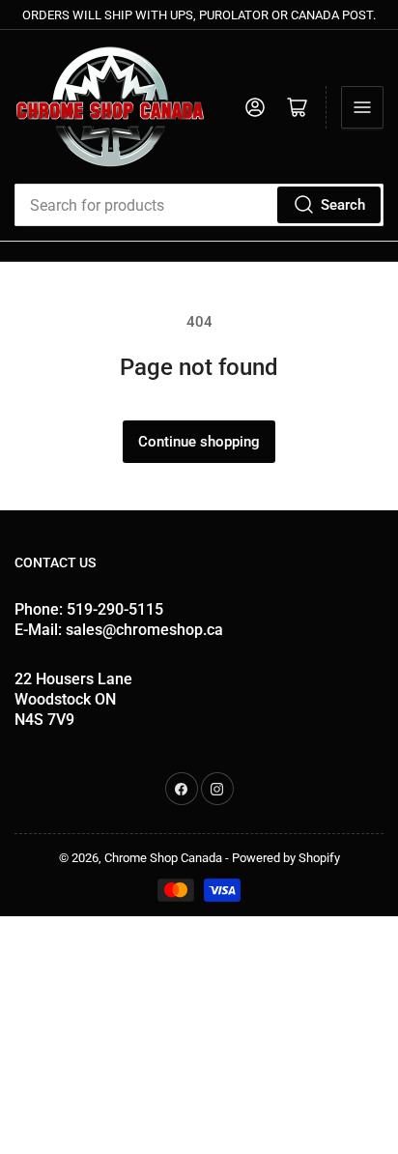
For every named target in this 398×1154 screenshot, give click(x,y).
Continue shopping (199, 441)
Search (343, 205)
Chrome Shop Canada (163, 858)
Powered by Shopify (286, 858)
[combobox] (199, 205)
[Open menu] (362, 107)
